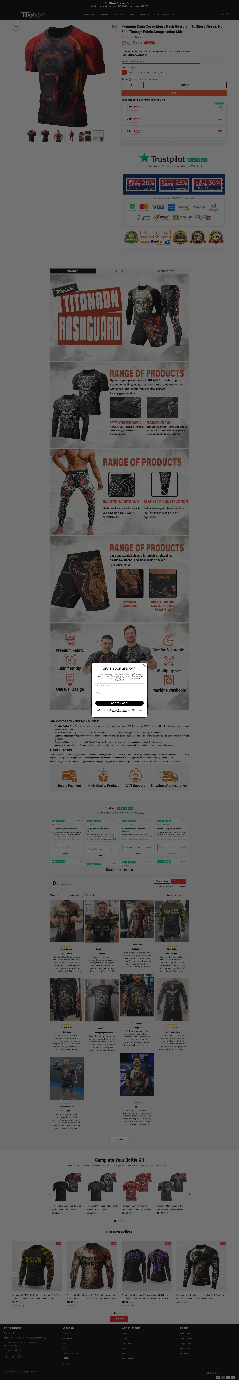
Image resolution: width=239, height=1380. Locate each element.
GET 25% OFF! (119, 703)
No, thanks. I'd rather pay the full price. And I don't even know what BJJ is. (119, 711)
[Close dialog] (144, 665)
